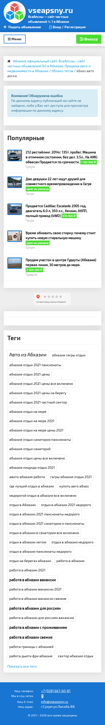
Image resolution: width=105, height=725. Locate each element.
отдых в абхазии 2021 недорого (66, 505)
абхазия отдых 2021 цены (29, 374)
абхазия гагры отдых (68, 355)
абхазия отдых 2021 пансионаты (35, 365)
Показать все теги (22, 666)
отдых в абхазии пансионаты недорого (40, 551)
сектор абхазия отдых (75, 656)
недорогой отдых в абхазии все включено (42, 495)
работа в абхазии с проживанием (38, 627)
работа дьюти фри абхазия (30, 656)
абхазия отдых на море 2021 (31, 421)
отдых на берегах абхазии (30, 561)
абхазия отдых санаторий (30, 449)
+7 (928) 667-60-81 (56, 691)
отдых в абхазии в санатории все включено (44, 533)
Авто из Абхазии (28, 354)
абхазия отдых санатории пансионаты (40, 439)
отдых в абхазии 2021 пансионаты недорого (44, 514)
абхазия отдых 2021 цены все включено (41, 383)
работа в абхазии (70, 561)
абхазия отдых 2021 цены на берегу (37, 393)
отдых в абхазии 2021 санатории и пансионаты (46, 523)
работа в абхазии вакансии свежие (37, 598)
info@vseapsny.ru (54, 701)
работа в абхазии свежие (30, 637)
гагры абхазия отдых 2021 (71, 477)
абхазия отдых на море (27, 411)
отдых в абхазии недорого (73, 542)
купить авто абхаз (74, 486)
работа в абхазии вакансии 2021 (35, 589)
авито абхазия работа (27, 477)
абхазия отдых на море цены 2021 (36, 430)
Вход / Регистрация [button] (69, 27)
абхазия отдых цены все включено (37, 458)
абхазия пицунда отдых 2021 (32, 467)
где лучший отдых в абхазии (31, 486)
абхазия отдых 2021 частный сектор (38, 402)
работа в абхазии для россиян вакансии (41, 618)
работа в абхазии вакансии (32, 579)
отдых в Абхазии (22, 505)
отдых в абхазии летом (27, 542)
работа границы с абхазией (31, 646)
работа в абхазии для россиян (35, 608)
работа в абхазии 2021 (27, 570)
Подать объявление (24, 27)
